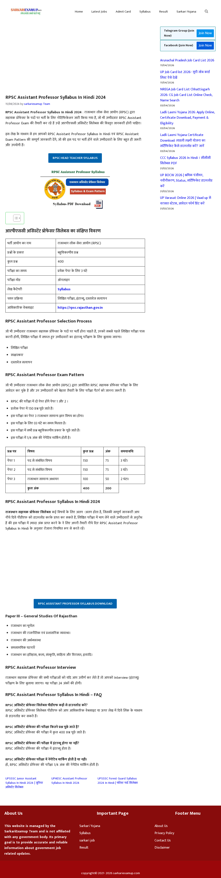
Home (79, 11)
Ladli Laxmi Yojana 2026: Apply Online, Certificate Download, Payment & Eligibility (187, 117)
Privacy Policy (164, 833)
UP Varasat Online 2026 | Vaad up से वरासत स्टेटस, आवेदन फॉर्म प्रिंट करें (185, 200)
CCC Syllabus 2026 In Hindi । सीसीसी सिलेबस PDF (185, 160)
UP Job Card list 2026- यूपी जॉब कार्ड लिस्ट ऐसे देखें (185, 75)
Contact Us (163, 840)
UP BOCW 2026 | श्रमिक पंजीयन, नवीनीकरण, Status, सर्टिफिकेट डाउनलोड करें (186, 180)
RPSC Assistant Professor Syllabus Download (75, 603)
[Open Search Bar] (206, 11)
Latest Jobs (99, 11)
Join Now (205, 33)
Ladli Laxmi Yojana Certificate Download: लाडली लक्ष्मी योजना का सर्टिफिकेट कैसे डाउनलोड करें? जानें (182, 140)
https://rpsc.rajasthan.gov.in (80, 308)
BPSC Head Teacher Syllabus (75, 158)
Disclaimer (162, 848)
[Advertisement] (36, 55)
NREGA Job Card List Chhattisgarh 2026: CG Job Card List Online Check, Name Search (186, 94)
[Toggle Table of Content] (15, 218)
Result (163, 11)
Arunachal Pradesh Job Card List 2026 (187, 60)
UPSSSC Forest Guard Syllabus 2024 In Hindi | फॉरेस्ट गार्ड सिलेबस (118, 780)
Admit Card (123, 11)
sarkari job (87, 840)
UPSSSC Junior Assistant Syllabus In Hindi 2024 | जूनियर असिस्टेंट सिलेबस (24, 783)
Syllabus (145, 11)
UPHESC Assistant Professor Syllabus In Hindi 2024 (69, 780)
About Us (161, 826)
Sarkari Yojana (186, 11)
